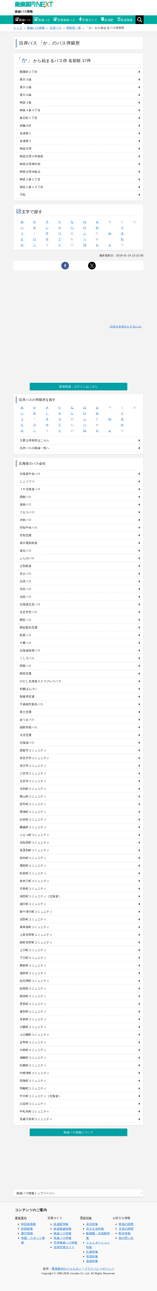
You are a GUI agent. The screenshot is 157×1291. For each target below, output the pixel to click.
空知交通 (26, 535)
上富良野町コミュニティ (36, 934)
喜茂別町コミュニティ (34, 850)
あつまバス (27, 719)
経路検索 (27, 1228)
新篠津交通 (27, 696)
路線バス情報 (24, 11)
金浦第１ (26, 133)
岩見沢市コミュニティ (34, 758)
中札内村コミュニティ (34, 1111)
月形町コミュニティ (33, 888)
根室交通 (26, 673)
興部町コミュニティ (33, 965)
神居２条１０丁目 (31, 187)
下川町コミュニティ (33, 957)
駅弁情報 (125, 1233)
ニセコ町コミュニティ (34, 834)
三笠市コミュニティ (33, 773)
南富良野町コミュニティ (36, 942)
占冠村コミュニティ (33, 1103)
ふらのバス (27, 558)
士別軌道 (26, 566)
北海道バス (27, 742)
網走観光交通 (29, 627)
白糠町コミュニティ (33, 1065)
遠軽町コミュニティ (33, 973)
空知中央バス (29, 527)
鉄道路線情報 (62, 1228)
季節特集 (86, 1218)
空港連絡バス (66, 20)
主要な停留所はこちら (34, 440)
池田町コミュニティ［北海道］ (40, 896)
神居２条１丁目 (30, 179)
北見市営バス (29, 612)
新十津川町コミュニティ (36, 911)
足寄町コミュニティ (33, 1042)
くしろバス (27, 658)
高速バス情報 (62, 1238)
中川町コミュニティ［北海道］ (40, 1096)
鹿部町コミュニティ (33, 865)
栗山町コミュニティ (33, 796)
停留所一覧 (73, 27)
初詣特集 (92, 1256)
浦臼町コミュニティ (33, 904)
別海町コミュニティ (33, 1080)
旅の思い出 (126, 1238)
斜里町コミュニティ (33, 988)
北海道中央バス (30, 473)
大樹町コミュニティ (33, 1050)
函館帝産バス (29, 727)
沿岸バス (55, 27)
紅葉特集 (92, 1251)
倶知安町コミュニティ (34, 842)
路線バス (25, 20)
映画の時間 (126, 1224)
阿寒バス (26, 665)
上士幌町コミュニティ (34, 1034)
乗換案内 (21, 1218)
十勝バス (26, 642)
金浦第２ (26, 141)
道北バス (26, 550)
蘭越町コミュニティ (33, 827)
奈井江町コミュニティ (34, 880)
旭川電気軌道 (29, 542)
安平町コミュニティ (33, 804)
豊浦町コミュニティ (33, 811)
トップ (17, 27)
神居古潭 (26, 148)
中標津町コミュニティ (34, 1073)
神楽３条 (26, 102)
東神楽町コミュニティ (34, 927)
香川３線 (26, 79)
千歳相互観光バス (31, 704)
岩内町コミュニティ (33, 857)
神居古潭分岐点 (30, 171)
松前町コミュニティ (33, 873)
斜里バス (26, 635)
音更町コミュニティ (33, 1019)
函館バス (26, 496)
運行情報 (27, 1233)
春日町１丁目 (29, 117)
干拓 (23, 194)
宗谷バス (26, 589)
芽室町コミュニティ (33, 1003)
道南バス (26, 504)
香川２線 (26, 87)
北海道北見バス (30, 604)
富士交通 (26, 711)
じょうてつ (27, 481)
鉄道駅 (109, 20)
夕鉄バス (26, 519)
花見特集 (92, 1224)
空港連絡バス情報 (65, 1242)
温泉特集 (92, 1261)
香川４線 (26, 94)
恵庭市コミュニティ (33, 750)
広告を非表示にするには (125, 326)
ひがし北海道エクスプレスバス (40, 681)
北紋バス (26, 596)
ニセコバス (27, 512)
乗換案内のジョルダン (66, 1268)
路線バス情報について (78, 1132)
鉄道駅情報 (61, 1224)
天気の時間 (126, 1228)
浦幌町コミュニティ (33, 1057)
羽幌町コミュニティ (33, 1088)
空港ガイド (89, 20)
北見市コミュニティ (33, 781)
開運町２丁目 (29, 71)
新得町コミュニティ (33, 996)
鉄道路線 (127, 20)
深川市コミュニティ (33, 765)
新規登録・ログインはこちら (78, 386)
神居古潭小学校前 (31, 156)
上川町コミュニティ (33, 950)
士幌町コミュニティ (33, 1026)
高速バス (44, 20)
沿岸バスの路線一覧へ (34, 448)
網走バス (26, 619)
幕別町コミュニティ (33, 1011)
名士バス (26, 573)
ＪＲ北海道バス (30, 489)
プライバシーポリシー (99, 1268)
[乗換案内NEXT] (36, 5)
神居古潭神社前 (30, 164)
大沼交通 (26, 735)
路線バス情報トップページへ (35, 1193)
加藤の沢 (26, 125)
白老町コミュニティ (33, 819)
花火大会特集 (95, 1228)
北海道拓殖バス (30, 650)
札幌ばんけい (29, 688)
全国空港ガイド (64, 1247)
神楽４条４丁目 (30, 110)
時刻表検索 (28, 1224)
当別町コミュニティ (33, 788)
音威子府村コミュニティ (36, 1119)
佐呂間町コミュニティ (34, 980)
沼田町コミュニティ (33, 919)
